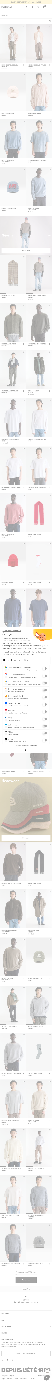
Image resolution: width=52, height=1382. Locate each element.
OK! (26, 750)
